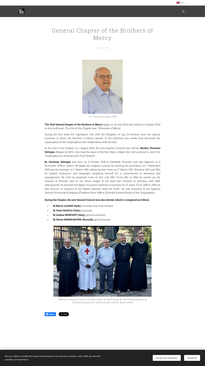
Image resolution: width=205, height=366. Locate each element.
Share (52, 314)
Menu (184, 11)
